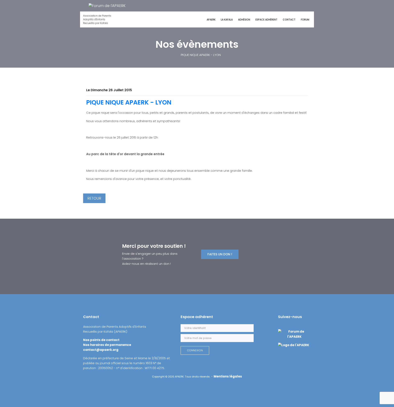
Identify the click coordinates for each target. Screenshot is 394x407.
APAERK (211, 19)
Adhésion (244, 19)
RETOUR (94, 198)
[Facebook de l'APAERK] (83, 5)
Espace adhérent (266, 19)
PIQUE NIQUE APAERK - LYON (128, 102)
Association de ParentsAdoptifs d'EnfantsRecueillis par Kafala (97, 19)
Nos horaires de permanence (107, 345)
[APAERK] (293, 345)
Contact (289, 19)
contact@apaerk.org (100, 350)
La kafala (227, 19)
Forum (305, 19)
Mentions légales (228, 376)
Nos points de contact (101, 340)
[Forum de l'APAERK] (107, 5)
